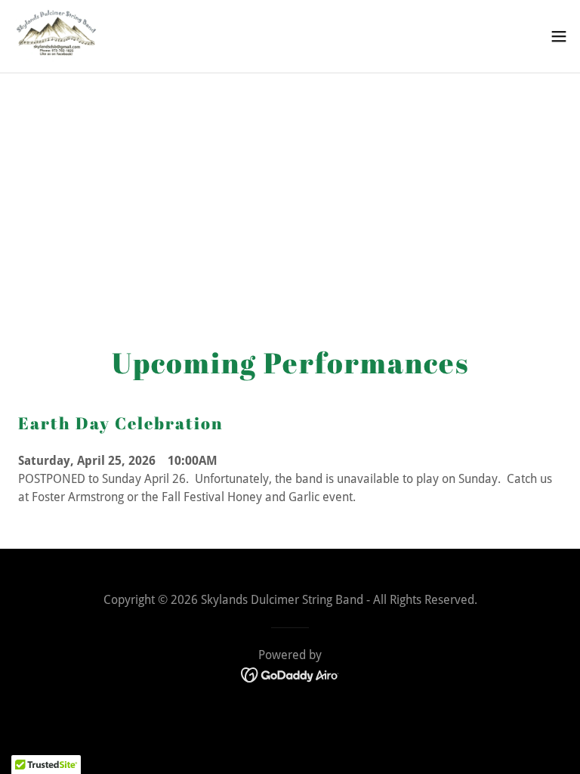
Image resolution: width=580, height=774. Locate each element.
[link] (57, 36)
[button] (559, 36)
